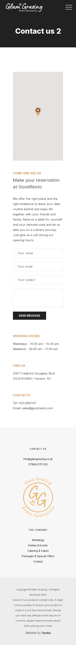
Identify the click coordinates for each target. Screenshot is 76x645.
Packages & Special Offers (38, 556)
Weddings (38, 540)
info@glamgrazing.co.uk (38, 459)
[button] (38, 112)
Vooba (46, 633)
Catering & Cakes (38, 550)
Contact (38, 561)
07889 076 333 (38, 464)
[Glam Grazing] (24, 7)
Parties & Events (38, 545)
